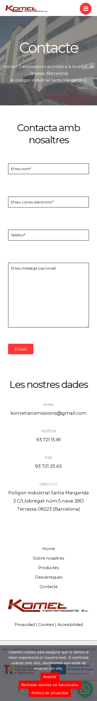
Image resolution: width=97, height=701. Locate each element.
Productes (48, 567)
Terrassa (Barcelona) (48, 73)
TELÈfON (48, 431)
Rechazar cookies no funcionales (50, 685)
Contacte (49, 586)
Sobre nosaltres (48, 558)
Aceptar (50, 676)
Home (48, 548)
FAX (48, 457)
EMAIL (48, 404)
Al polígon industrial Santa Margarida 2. (48, 80)
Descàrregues (48, 577)
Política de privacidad (50, 693)
